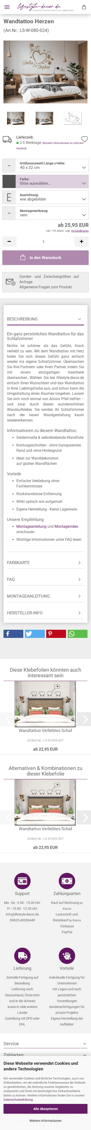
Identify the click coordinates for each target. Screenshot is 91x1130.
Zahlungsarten (66, 893)
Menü (7, 7)
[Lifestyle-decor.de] (46, 7)
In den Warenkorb (45, 257)
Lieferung (22, 968)
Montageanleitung (31, 526)
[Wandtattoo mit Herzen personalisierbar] (46, 71)
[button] (9, 241)
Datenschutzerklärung (18, 1099)
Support (22, 893)
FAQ (11, 579)
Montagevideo (66, 526)
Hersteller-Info (24, 612)
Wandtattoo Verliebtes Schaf (45, 730)
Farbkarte (18, 562)
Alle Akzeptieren (45, 1109)
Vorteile (67, 968)
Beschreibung (22, 319)
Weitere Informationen (45, 1121)
